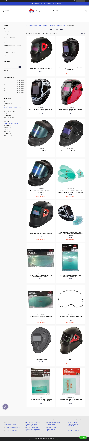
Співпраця (7, 42)
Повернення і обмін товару (68, 18)
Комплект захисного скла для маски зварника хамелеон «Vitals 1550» (41, 400)
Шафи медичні (51, 429)
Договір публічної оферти (11, 49)
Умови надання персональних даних (12, 46)
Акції (81, 18)
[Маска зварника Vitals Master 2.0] (70, 133)
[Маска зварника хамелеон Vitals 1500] (40, 50)
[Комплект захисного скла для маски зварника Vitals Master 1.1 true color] (70, 382)
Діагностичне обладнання (32, 427)
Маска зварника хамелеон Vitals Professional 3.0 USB (40, 358)
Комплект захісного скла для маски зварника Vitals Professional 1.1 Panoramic (41, 317)
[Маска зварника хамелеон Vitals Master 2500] (70, 92)
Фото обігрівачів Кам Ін (10, 52)
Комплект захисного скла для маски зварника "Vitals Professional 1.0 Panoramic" (70, 191)
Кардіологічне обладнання (33, 422)
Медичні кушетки (51, 425)
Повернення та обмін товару (12, 40)
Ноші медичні (71, 427)
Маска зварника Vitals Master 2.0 (70, 151)
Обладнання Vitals (43, 25)
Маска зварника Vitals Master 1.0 (40, 151)
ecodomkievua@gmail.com (11, 123)
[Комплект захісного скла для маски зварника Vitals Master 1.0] (40, 257)
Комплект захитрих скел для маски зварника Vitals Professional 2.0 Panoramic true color (70, 234)
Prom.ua (52, 438)
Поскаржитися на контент (41, 439)
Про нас (55, 18)
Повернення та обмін (10, 424)
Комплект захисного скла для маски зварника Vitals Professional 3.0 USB (70, 317)
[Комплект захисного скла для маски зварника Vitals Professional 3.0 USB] (70, 299)
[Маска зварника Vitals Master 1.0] (40, 133)
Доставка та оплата (43, 18)
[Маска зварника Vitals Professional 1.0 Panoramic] (70, 50)
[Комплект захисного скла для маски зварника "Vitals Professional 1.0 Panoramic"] (70, 173)
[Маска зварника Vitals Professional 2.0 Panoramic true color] (40, 92)
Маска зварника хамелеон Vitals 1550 (41, 233)
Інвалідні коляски (72, 422)
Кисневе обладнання (73, 430)
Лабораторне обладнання (33, 429)
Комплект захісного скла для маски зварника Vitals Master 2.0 (70, 275)
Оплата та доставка (9, 37)
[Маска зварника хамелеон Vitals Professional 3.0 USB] (40, 340)
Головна (8, 18)
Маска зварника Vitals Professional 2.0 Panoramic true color (40, 110)
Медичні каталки (51, 427)
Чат (84, 437)
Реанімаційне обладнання (32, 425)
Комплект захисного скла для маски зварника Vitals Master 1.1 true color (70, 400)
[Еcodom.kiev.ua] (31, 10)
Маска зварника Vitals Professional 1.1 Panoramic (41, 191)
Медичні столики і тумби (53, 422)
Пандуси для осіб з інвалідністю (76, 432)
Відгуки (6, 34)
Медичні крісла (51, 424)
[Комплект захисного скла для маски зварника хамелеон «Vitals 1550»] (40, 382)
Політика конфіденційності (54, 439)
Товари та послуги (20, 18)
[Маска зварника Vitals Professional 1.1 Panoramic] (40, 173)
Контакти (31, 18)
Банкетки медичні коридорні (54, 430)
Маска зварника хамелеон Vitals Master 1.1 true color (70, 358)
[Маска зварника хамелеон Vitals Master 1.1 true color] (70, 340)
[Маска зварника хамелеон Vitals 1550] (40, 214)
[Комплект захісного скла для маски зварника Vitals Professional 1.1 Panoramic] (40, 299)
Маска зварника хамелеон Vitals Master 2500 (70, 110)
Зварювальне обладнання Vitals (57, 25)
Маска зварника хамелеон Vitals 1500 (41, 68)
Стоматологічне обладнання (33, 430)
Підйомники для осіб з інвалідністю (73, 425)
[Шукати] (2, 11)
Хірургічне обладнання (32, 424)
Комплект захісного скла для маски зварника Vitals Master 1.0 (41, 275)
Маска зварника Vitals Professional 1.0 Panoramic (70, 68)
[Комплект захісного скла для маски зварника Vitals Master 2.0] (70, 257)
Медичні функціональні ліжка (75, 428)
